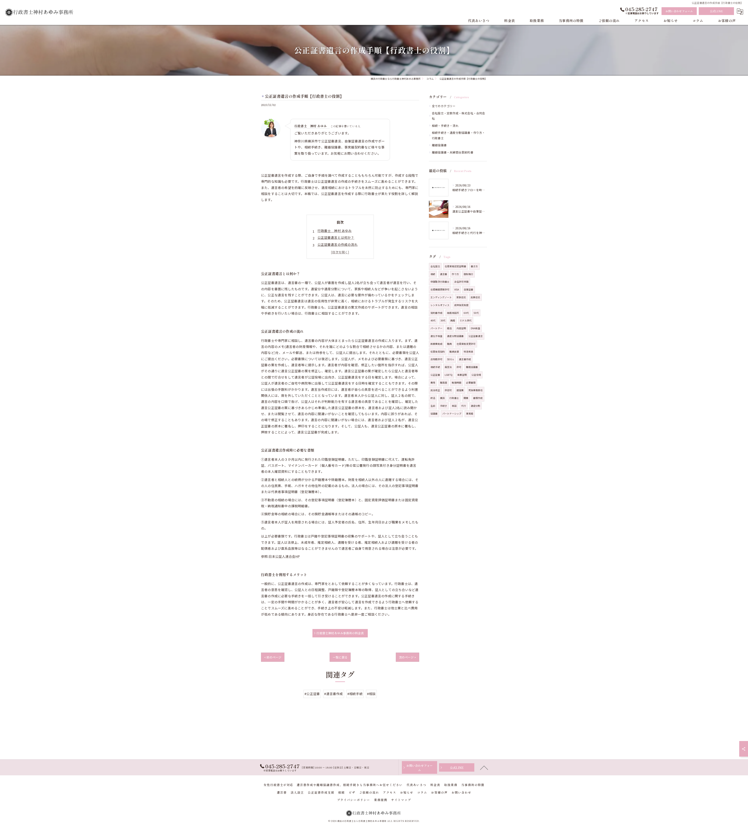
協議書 (434, 413)
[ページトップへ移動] (484, 767)
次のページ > (407, 657)
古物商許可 (436, 359)
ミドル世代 (466, 320)
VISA (456, 289)
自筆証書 (468, 289)
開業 (466, 398)
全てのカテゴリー (444, 106)
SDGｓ (450, 359)
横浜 (442, 398)
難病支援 (454, 351)
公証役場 (476, 374)
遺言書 (443, 274)
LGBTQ (449, 374)
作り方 (455, 274)
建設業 (460, 390)
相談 (454, 405)
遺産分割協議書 (455, 336)
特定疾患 (468, 351)
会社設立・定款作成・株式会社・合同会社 (458, 116)
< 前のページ (272, 657)
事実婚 (469, 413)
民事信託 (475, 297)
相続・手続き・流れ (445, 126)
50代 (476, 312)
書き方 (474, 266)
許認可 (448, 390)
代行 (463, 405)
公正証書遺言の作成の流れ (338, 244)
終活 (432, 398)
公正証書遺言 (475, 336)
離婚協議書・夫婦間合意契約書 (452, 152)
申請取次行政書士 (440, 281)
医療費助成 (436, 343)
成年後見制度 (461, 305)
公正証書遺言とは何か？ (336, 237)
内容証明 (461, 328)
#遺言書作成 (333, 693)
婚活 (449, 328)
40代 (433, 320)
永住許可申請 (461, 281)
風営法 (448, 367)
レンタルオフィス (440, 305)
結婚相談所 (453, 312)
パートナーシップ (451, 413)
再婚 (452, 320)
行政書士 (454, 398)
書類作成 (478, 398)
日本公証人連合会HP (284, 556)
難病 (449, 343)
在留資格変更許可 (466, 343)
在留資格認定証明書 (455, 266)
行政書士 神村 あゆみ (335, 230)
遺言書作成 (465, 359)
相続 (432, 274)
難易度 (443, 382)
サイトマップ (401, 800)
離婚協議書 (439, 145)
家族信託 (461, 297)
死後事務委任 (475, 390)
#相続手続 (355, 693)
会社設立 (435, 266)
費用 (432, 382)
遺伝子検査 (436, 336)
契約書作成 (436, 312)
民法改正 (435, 390)
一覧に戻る (340, 657)
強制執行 (468, 274)
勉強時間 (456, 382)
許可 (459, 367)
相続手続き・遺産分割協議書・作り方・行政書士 (458, 135)
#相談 (371, 693)
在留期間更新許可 (440, 289)
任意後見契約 (437, 351)
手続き (443, 405)
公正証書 (435, 374)
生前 (432, 405)
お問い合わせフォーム (679, 11)
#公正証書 (312, 693)
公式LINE (716, 11)
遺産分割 (475, 405)
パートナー (436, 328)
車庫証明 (462, 374)
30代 (443, 320)
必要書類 (470, 382)
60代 (466, 312)
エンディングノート (441, 297)
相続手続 (435, 367)
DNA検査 (475, 328)
